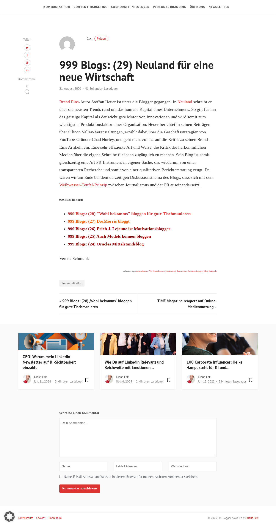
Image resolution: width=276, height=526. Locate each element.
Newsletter (219, 7)
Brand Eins (69, 102)
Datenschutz (25, 518)
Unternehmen (141, 271)
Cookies (40, 518)
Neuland (184, 102)
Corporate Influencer (130, 7)
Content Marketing (91, 7)
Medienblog (170, 271)
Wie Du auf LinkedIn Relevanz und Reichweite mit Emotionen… (134, 364)
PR (150, 271)
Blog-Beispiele (210, 271)
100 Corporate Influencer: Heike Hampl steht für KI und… (215, 364)
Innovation (181, 271)
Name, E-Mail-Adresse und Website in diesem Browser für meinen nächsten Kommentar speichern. (131, 477)
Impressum (55, 518)
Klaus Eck (40, 377)
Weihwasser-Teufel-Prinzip (83, 185)
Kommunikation (56, 7)
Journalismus (158, 271)
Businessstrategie (195, 271)
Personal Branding (169, 7)
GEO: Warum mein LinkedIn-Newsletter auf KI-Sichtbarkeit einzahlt (49, 362)
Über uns (197, 7)
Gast (96, 39)
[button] (9, 516)
